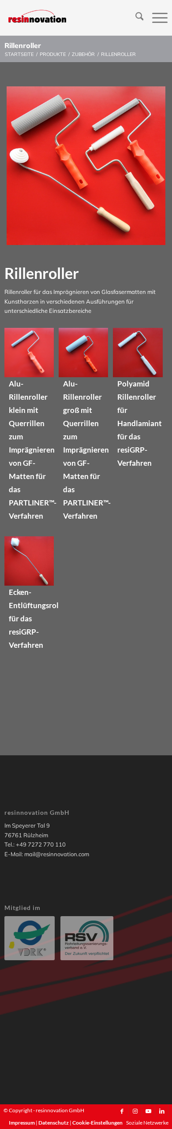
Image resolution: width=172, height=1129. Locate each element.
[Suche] (135, 17)
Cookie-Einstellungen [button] (97, 1122)
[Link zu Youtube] (148, 1111)
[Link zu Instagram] (135, 1111)
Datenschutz (54, 1122)
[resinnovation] (69, 17)
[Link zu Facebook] (122, 1111)
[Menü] (155, 17)
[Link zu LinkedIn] (161, 1111)
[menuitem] (135, 17)
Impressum (22, 1122)
